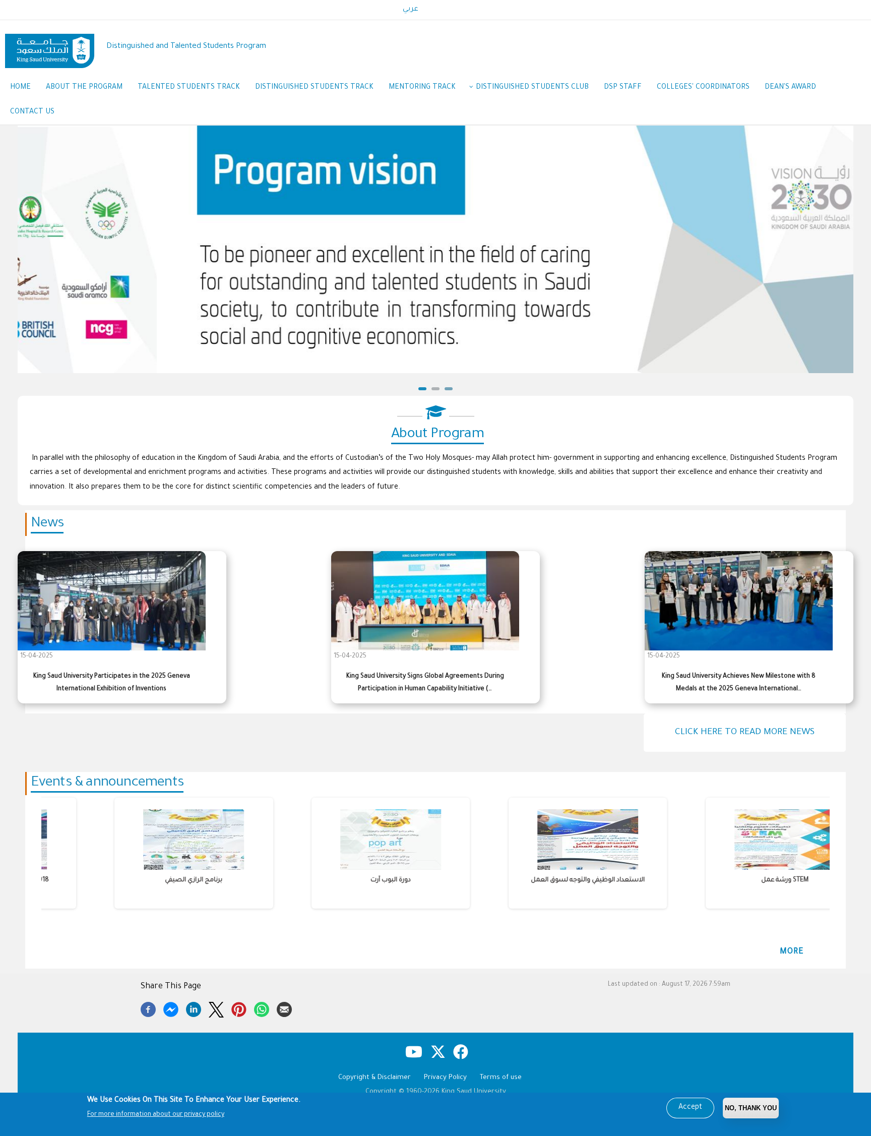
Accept (690, 1108)
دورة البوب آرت (328, 880)
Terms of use (501, 1078)
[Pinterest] (238, 1007)
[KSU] (49, 47)
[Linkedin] (193, 1007)
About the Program (84, 88)
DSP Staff (623, 88)
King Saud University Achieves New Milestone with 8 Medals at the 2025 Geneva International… (739, 683)
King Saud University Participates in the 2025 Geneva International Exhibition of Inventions (111, 683)
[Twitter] (216, 1007)
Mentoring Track (422, 88)
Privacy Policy (445, 1078)
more (792, 951)
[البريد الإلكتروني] (284, 1007)
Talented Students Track (189, 88)
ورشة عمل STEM (722, 880)
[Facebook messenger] (170, 1007)
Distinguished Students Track (314, 88)
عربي (410, 10)
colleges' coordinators (703, 88)
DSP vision (436, 364)
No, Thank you (751, 1108)
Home (20, 88)
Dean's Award (790, 88)
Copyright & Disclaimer (374, 1078)
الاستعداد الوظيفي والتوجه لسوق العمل (525, 880)
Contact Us (32, 112)
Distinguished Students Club (532, 88)
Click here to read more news (745, 733)
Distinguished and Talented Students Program (186, 46)
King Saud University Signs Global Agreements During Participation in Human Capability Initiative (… (425, 683)
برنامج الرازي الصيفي (131, 880)
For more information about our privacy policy (155, 1114)
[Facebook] (148, 1007)
